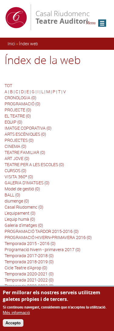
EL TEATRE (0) (18, 116)
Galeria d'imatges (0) (24, 225)
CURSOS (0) (15, 170)
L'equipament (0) (20, 213)
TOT (8, 85)
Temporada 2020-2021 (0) (29, 274)
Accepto (13, 323)
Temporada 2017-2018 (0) (29, 255)
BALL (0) (12, 195)
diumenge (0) (17, 201)
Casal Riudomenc (63, 17)
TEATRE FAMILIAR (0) (25, 152)
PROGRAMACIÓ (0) (22, 104)
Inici (11, 43)
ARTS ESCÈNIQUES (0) (25, 134)
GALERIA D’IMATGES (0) (27, 183)
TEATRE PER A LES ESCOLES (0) (34, 164)
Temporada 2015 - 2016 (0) (30, 243)
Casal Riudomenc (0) (24, 207)
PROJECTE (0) (18, 110)
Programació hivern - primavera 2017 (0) (42, 249)
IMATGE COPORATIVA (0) (28, 128)
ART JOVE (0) (17, 158)
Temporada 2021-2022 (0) (29, 280)
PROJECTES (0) (19, 140)
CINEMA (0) (15, 146)
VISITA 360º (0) (19, 176)
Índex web (28, 43)
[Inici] (16, 27)
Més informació (16, 312)
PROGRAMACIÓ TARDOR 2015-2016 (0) (41, 231)
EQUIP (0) (13, 122)
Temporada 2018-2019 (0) (29, 261)
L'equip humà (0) (20, 219)
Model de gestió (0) (22, 189)
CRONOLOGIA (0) (20, 98)
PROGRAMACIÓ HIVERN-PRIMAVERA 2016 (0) (48, 237)
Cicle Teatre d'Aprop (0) (26, 268)
